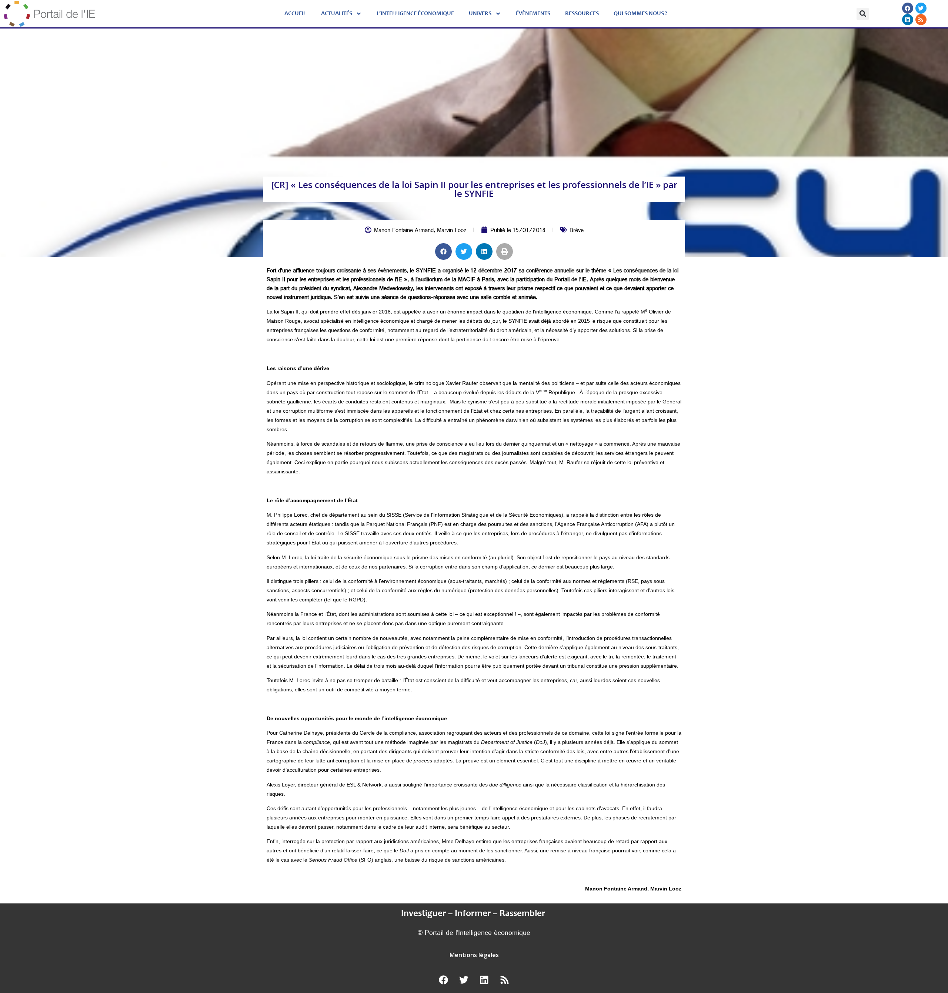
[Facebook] (907, 8)
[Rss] (920, 19)
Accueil (295, 14)
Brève (577, 231)
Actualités (336, 14)
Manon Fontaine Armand (404, 231)
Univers (480, 14)
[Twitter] (920, 8)
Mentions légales (474, 955)
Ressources (582, 14)
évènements (533, 14)
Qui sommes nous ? (640, 14)
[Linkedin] (907, 19)
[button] (863, 14)
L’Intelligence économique (415, 14)
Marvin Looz (451, 231)
